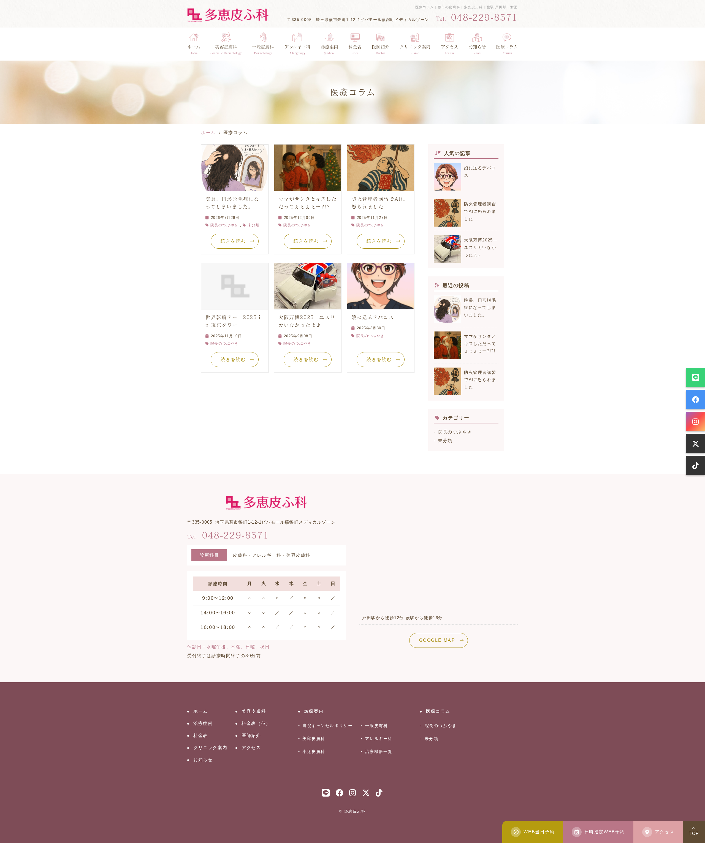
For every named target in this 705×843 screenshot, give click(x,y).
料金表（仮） (256, 723)
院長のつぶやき (224, 225)
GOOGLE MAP (437, 640)
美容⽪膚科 (226, 50)
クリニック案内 (210, 747)
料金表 (355, 50)
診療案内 (329, 50)
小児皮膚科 (313, 751)
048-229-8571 (228, 535)
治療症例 (203, 723)
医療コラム (507, 50)
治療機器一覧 (378, 751)
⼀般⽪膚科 (376, 725)
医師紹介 (380, 50)
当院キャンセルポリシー (327, 725)
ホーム (193, 50)
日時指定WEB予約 (604, 832)
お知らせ (477, 50)
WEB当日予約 (539, 832)
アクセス (449, 50)
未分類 (253, 225)
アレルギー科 (378, 738)
